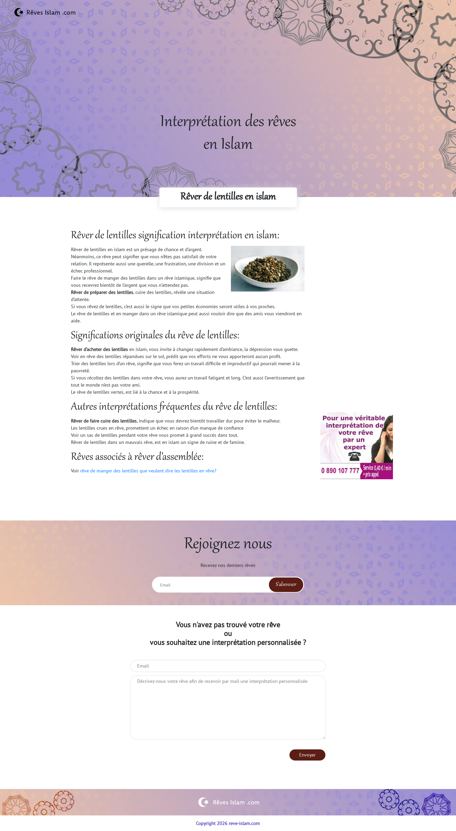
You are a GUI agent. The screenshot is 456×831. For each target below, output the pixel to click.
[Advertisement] (228, 74)
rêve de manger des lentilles (109, 471)
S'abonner (286, 584)
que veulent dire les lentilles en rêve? (178, 471)
